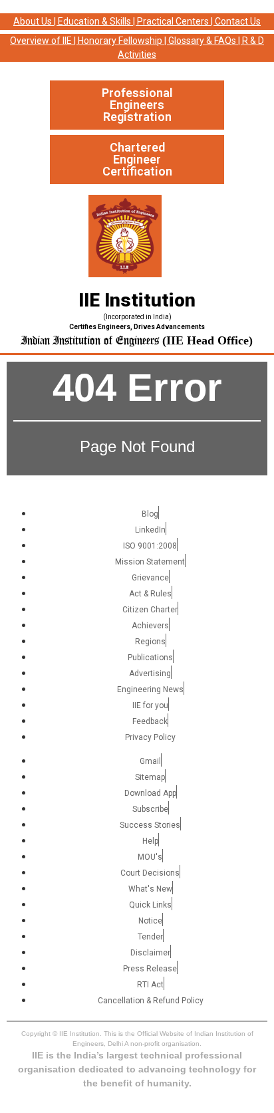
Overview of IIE (41, 40)
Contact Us (238, 21)
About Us (32, 21)
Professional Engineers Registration (137, 105)
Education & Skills (94, 21)
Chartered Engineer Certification (137, 159)
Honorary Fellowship (120, 40)
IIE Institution (137, 300)
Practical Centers (173, 21)
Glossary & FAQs (202, 40)
